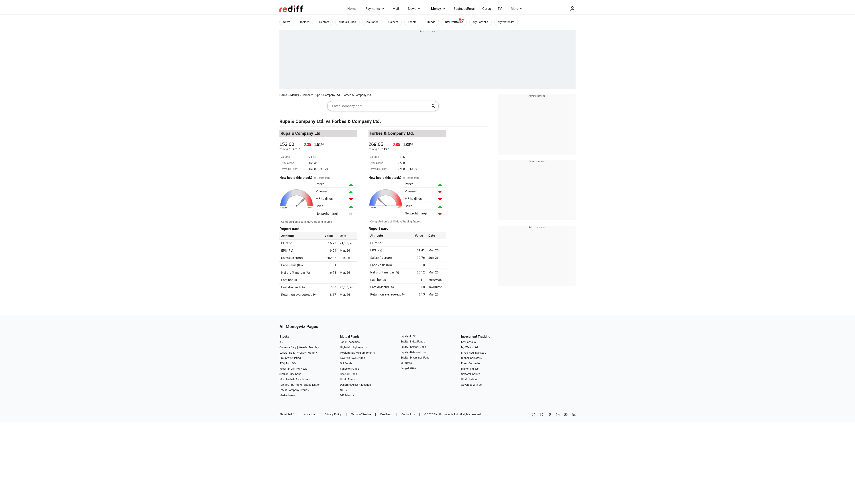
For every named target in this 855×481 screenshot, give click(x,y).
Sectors (324, 22)
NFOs (343, 390)
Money (436, 9)
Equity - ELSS (408, 336)
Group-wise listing (290, 358)
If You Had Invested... (474, 352)
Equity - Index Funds (413, 341)
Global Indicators (471, 358)
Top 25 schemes (350, 342)
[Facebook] (550, 415)
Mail (396, 9)
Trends (430, 22)
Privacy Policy (333, 414)
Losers (412, 22)
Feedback (386, 414)
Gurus (486, 9)
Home (351, 9)
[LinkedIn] (574, 415)
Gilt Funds (346, 363)
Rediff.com (440, 414)
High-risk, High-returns (353, 347)
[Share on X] (542, 415)
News (412, 9)
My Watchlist (506, 22)
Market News (287, 395)
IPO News (301, 368)
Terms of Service (361, 414)
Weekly (303, 347)
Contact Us (408, 414)
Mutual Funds (347, 22)
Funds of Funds (349, 368)
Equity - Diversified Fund (415, 357)
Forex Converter (470, 363)
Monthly (314, 347)
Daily (294, 347)
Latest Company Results (294, 390)
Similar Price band (290, 374)
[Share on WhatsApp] (533, 415)
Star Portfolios (454, 22)
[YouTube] (566, 415)
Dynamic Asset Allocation (355, 384)
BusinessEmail (465, 9)
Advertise (309, 414)
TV (500, 9)
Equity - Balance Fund (414, 352)
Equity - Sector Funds (413, 347)
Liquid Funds (348, 379)
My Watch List (469, 347)
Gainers (393, 22)
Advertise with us (471, 384)
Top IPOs (291, 363)
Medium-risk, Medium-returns (357, 352)
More (515, 9)
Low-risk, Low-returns (352, 358)
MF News (406, 363)
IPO (281, 363)
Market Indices (469, 368)
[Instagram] (558, 415)
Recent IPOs (286, 368)
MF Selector (347, 395)
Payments (372, 9)
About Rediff (286, 414)
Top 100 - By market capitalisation (299, 384)
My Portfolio (480, 22)
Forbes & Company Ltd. (356, 121)
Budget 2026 (408, 368)
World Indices (469, 379)
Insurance (372, 22)
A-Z (281, 342)
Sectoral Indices (470, 374)
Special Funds (348, 374)
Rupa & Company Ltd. (302, 121)
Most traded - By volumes (294, 379)
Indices (304, 22)
